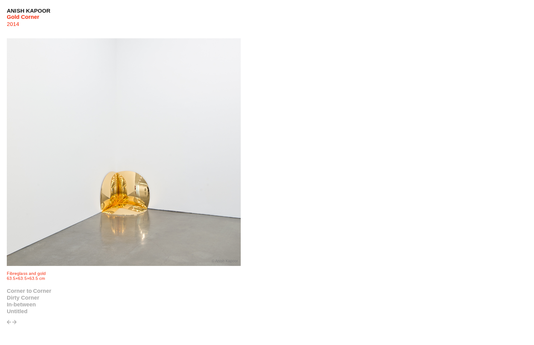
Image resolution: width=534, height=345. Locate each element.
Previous (9, 324)
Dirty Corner (23, 298)
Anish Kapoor (29, 11)
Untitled (17, 311)
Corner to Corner (29, 291)
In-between (21, 304)
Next (14, 324)
